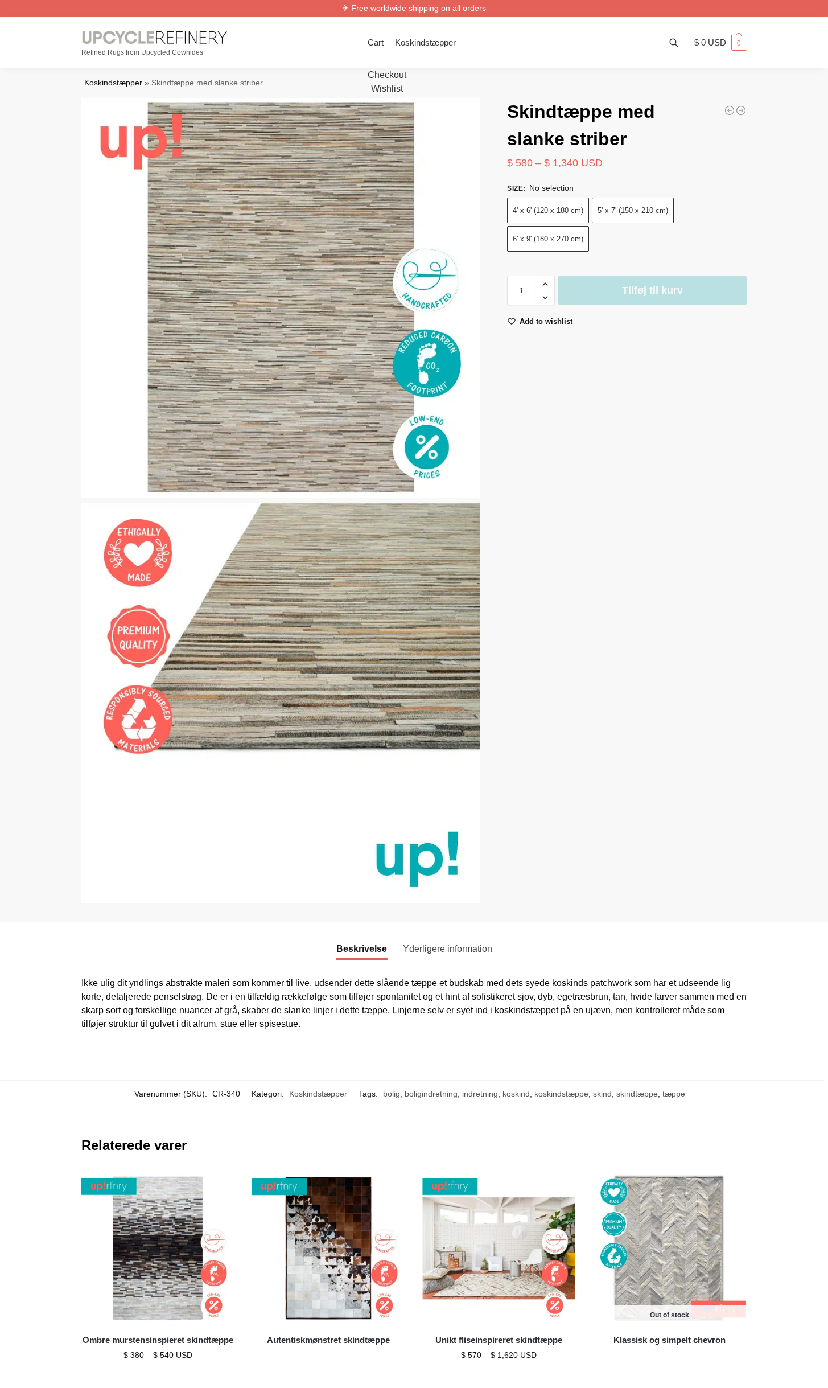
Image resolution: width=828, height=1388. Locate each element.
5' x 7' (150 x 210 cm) (633, 211)
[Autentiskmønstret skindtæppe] (328, 1248)
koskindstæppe (561, 1093)
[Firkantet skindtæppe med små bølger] (729, 110)
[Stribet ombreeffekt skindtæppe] (741, 110)
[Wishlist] (217, 1188)
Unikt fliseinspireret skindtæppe (498, 1340)
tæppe (673, 1093)
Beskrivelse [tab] (361, 949)
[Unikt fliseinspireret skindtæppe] (499, 1248)
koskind (516, 1093)
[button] (720, 43)
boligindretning (431, 1093)
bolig (391, 1093)
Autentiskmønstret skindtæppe (328, 1340)
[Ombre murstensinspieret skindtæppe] (158, 1248)
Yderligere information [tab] (447, 949)
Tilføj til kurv (652, 291)
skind (602, 1093)
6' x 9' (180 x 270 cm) (548, 239)
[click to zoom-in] (281, 298)
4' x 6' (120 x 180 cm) (548, 211)
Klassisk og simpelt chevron (669, 1340)
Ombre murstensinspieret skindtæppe (158, 1340)
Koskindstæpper (113, 83)
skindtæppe (637, 1093)
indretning (480, 1093)
